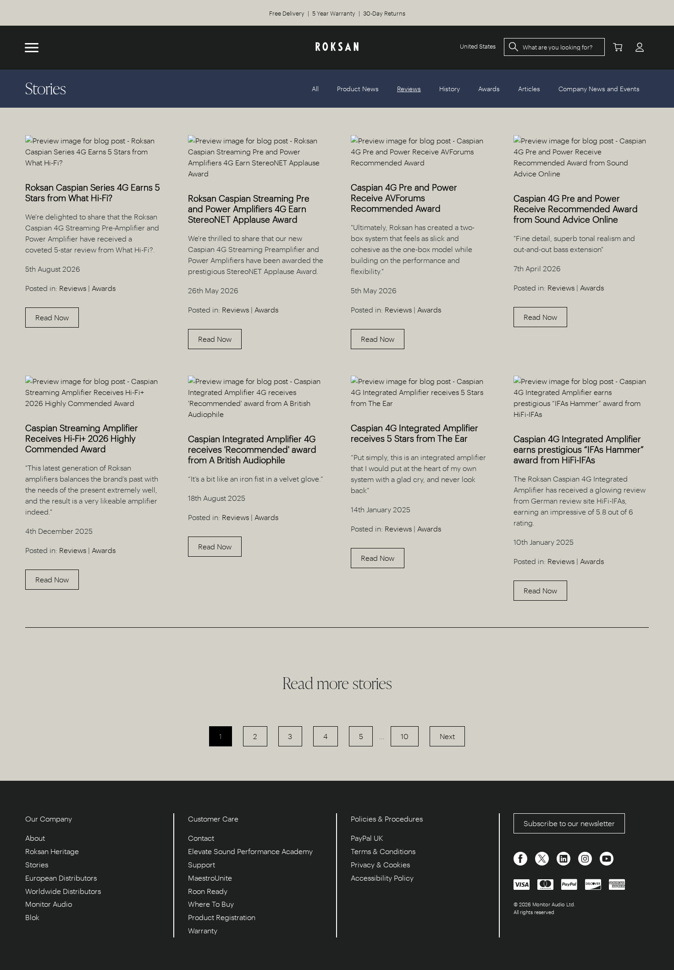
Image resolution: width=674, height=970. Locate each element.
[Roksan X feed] (543, 858)
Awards (489, 89)
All (315, 89)
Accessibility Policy (382, 877)
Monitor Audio (48, 903)
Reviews (72, 288)
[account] (639, 47)
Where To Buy (211, 903)
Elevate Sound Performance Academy (250, 851)
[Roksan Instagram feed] (586, 858)
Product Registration (221, 917)
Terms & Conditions (383, 851)
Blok (32, 917)
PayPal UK (367, 837)
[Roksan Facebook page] (521, 858)
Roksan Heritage (52, 851)
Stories (36, 864)
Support (201, 864)
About (35, 837)
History (449, 89)
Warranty (202, 930)
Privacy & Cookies (380, 864)
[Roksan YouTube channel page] (606, 858)
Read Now (52, 317)
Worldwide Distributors (63, 891)
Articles (529, 89)
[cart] (617, 47)
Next (447, 736)
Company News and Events (599, 89)
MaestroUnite (210, 877)
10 (405, 736)
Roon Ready (207, 891)
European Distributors (61, 877)
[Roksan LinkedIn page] (564, 858)
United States (478, 46)
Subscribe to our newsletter (569, 823)
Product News (358, 89)
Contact (201, 837)
